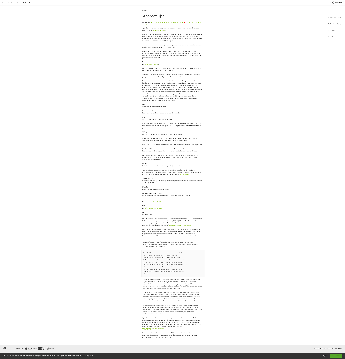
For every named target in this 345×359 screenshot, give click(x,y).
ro (194, 22)
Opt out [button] (325, 355)
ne (182, 22)
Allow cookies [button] (336, 355)
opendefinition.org (159, 30)
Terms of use (323, 348)
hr (164, 22)
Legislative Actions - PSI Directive (180, 225)
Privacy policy (330, 348)
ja (171, 22)
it (170, 22)
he (162, 22)
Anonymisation (185, 174)
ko (174, 22)
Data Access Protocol (151, 64)
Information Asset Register (153, 202)
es (158, 22)
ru (196, 22)
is (168, 22)
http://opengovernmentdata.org (153, 329)
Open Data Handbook (19, 3)
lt (175, 22)
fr (160, 22)
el (153, 22)
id (166, 22)
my (180, 22)
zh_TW (144, 24)
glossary (144, 10)
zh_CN (200, 22)
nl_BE (186, 22)
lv (177, 22)
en (156, 22)
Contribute (316, 348)
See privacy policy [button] (87, 355)
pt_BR (191, 22)
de (151, 22)
